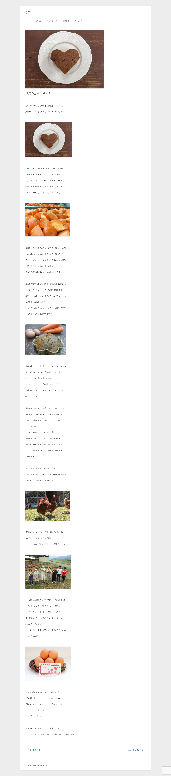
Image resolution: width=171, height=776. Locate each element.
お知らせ (38, 21)
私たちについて (52, 21)
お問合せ (66, 21)
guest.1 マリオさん (137, 750)
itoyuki (72, 734)
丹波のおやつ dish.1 (34, 750)
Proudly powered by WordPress (36, 765)
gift (28, 12)
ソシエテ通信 (39, 734)
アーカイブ (78, 21)
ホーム (27, 21)
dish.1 (27, 169)
